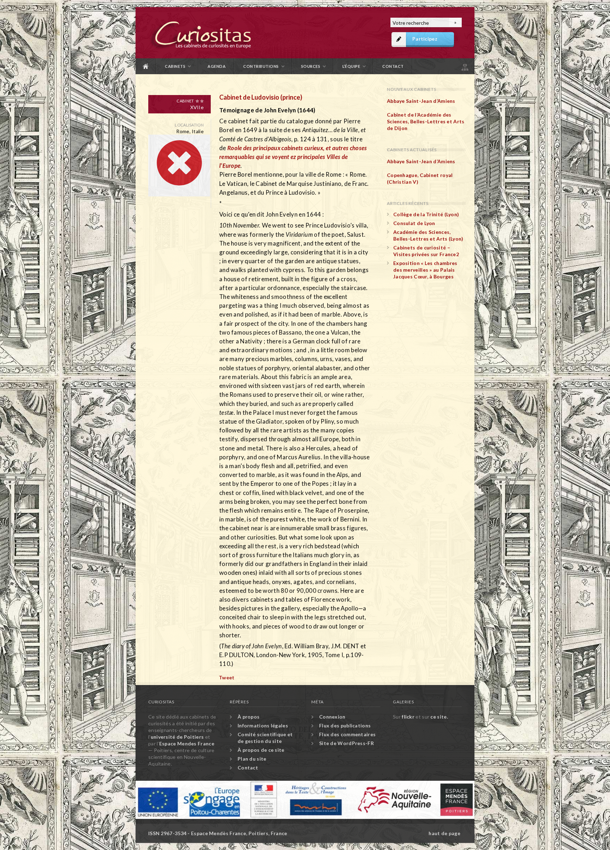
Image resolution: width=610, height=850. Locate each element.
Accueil (146, 66)
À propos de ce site (261, 750)
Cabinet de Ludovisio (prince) (260, 97)
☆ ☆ (200, 101)
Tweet (227, 677)
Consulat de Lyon (414, 223)
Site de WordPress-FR (346, 743)
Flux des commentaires (347, 734)
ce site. (439, 717)
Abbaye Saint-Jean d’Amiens (421, 101)
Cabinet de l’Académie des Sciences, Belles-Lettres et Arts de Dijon (426, 121)
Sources (311, 66)
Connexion (332, 717)
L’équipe (351, 66)
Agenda (217, 66)
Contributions (261, 66)
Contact (393, 66)
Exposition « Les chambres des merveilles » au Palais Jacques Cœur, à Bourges (425, 269)
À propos (248, 717)
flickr (408, 717)
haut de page (444, 833)
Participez (424, 39)
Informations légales (263, 725)
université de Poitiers (177, 737)
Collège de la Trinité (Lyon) (426, 214)
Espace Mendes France (186, 743)
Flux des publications (345, 725)
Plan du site (464, 66)
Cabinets (175, 66)
